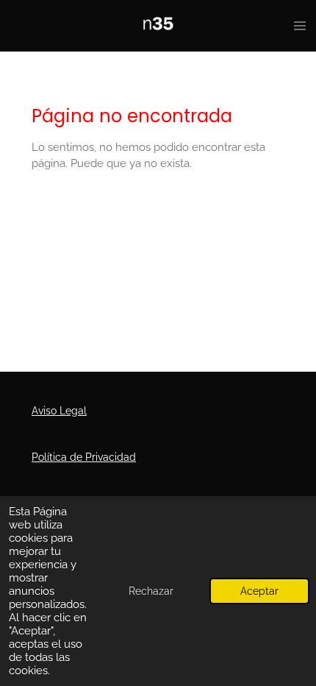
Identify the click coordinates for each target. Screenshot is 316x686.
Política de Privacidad (84, 457)
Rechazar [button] (151, 591)
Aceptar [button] (259, 591)
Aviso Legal (59, 411)
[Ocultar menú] (300, 26)
